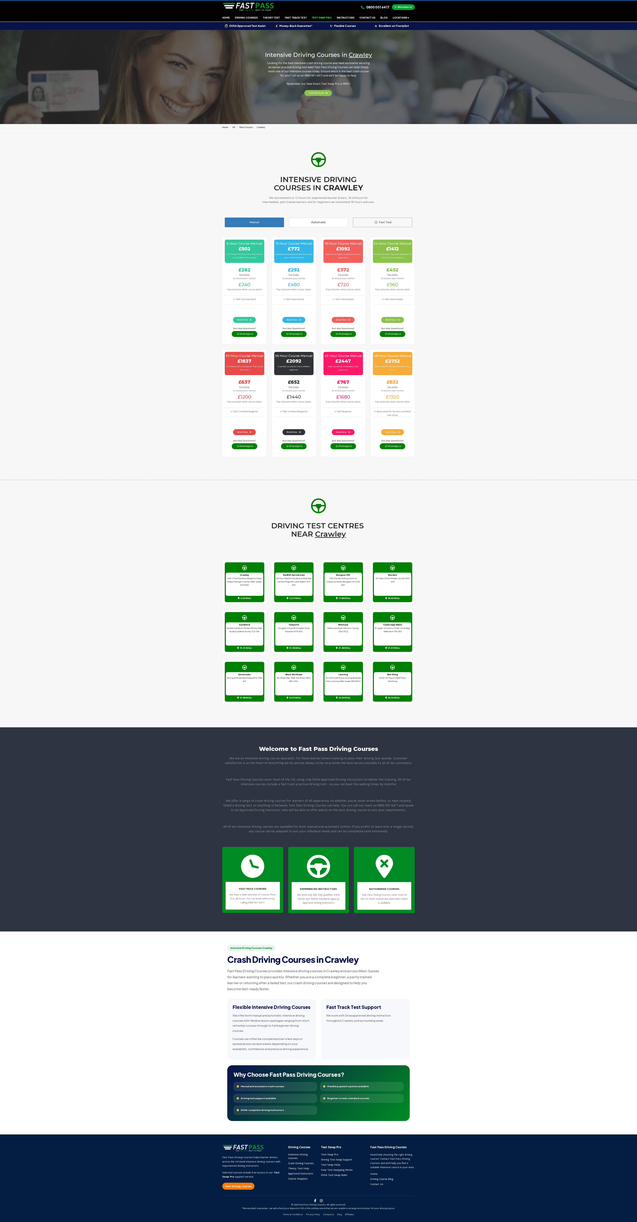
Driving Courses (246, 17)
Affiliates (349, 1214)
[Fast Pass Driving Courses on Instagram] (321, 1201)
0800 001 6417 (377, 7)
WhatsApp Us (405, 7)
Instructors (345, 17)
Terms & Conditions (293, 1214)
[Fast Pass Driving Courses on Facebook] (315, 1201)
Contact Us (367, 17)
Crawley (261, 127)
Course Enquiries (298, 1178)
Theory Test (271, 17)
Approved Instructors (300, 1173)
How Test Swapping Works (337, 1169)
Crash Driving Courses (301, 1163)
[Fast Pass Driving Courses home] (243, 1149)
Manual (254, 222)
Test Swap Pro (322, 17)
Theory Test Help (298, 1168)
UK (233, 127)
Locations (401, 17)
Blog (384, 17)
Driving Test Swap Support (336, 1159)
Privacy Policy (313, 1214)
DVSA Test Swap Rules (334, 1175)
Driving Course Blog (381, 1179)
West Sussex (246, 127)
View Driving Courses (238, 1186)
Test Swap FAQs (330, 1164)
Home (226, 17)
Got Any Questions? (244, 328)
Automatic (318, 222)
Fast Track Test (296, 17)
